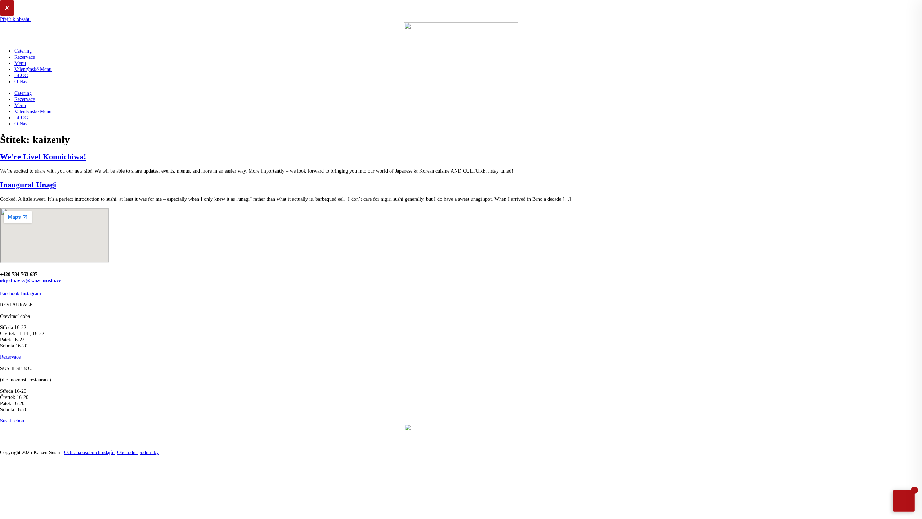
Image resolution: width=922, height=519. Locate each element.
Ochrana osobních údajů (89, 452)
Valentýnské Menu (33, 69)
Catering (23, 51)
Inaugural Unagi (28, 185)
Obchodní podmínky (138, 452)
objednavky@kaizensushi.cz (30, 280)
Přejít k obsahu (15, 19)
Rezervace (24, 57)
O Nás (20, 81)
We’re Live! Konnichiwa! (43, 156)
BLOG (21, 75)
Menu (20, 63)
